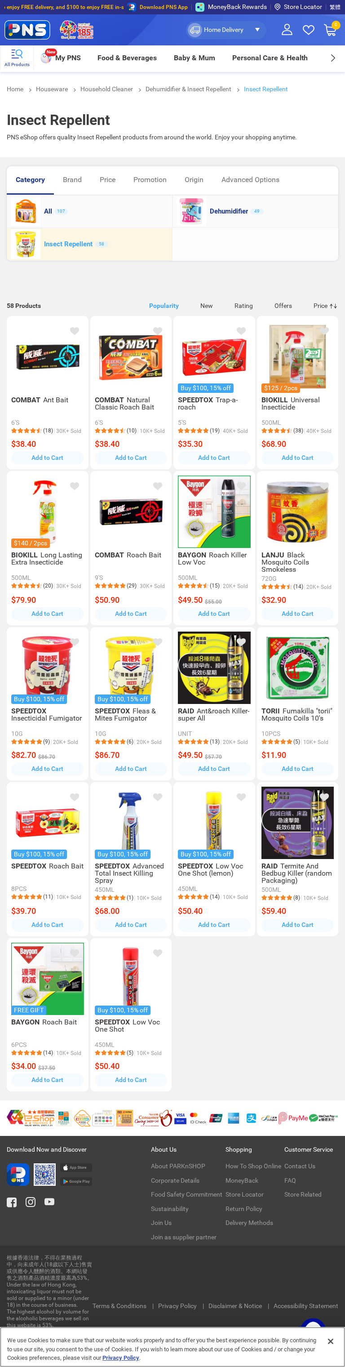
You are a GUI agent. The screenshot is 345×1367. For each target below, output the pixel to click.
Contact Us (299, 1166)
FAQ (290, 1180)
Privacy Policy (178, 1305)
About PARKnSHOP (178, 1166)
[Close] (331, 1341)
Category (30, 179)
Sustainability (170, 1208)
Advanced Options (250, 179)
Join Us (161, 1222)
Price (107, 179)
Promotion (150, 179)
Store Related (303, 1194)
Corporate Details (175, 1180)
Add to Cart (47, 457)
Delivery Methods (249, 1222)
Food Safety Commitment (186, 1194)
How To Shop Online (253, 1166)
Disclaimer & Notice (235, 1305)
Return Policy (244, 1208)
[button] (226, 30)
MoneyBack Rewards (237, 6)
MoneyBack (242, 1180)
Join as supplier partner (184, 1237)
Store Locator (303, 6)
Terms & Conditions (120, 1305)
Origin (194, 179)
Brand (72, 179)
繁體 (335, 7)
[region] (172, 1347)
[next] (332, 57)
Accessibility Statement (306, 1305)
